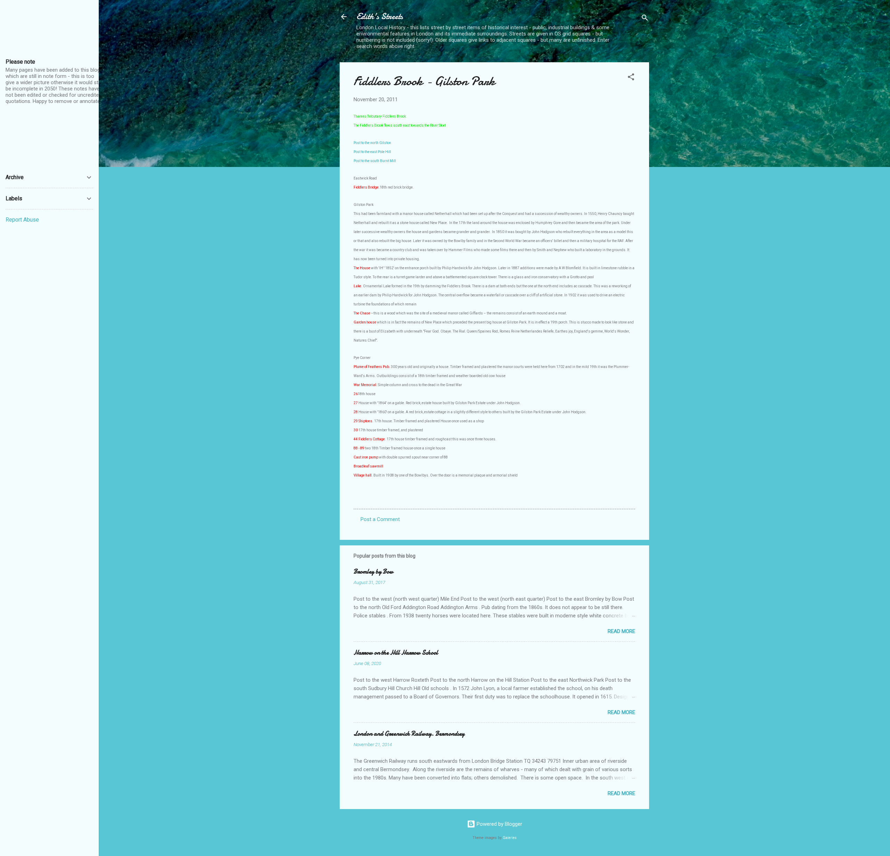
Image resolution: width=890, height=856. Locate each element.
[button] (631, 78)
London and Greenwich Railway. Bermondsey (409, 733)
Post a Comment (380, 519)
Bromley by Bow (373, 571)
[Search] (645, 19)
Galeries (510, 837)
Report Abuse (22, 219)
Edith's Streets (379, 16)
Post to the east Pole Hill (372, 152)
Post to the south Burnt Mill (375, 161)
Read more (621, 631)
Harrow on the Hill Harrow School (396, 652)
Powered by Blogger (498, 824)
